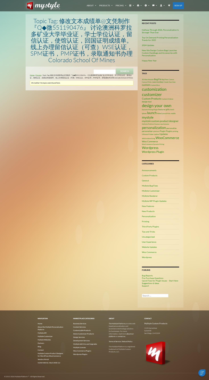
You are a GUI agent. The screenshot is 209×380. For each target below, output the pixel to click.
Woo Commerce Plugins (82, 351)
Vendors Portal (43, 359)
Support (145, 286)
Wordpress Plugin (153, 151)
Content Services (79, 327)
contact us (121, 336)
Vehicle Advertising (148, 138)
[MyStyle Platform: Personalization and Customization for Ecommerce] (157, 353)
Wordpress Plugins (80, 354)
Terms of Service (115, 341)
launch (152, 113)
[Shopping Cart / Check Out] (169, 5)
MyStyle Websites (44, 340)
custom (146, 84)
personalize (171, 128)
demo (171, 99)
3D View (145, 79)
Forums (38, 75)
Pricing (120, 5)
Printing (145, 221)
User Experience (149, 242)
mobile (173, 113)
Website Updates (149, 247)
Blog (39, 346)
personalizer (147, 131)
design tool (147, 101)
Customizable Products (82, 330)
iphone (144, 113)
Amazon (151, 79)
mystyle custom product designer (160, 121)
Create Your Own (169, 82)
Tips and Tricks (148, 231)
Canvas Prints (147, 82)
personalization (154, 127)
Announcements (149, 170)
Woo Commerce (150, 141)
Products (104, 5)
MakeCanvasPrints (163, 113)
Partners (41, 343)
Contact (41, 350)
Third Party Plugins (150, 226)
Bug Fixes (165, 79)
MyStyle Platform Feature (151, 124)
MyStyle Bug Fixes (150, 185)
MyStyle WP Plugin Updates (154, 201)
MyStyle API (42, 333)
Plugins (169, 131)
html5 (172, 109)
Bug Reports (147, 275)
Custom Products (151, 98)
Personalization (149, 216)
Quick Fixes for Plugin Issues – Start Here (160, 280)
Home (32, 75)
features (161, 109)
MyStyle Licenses (79, 347)
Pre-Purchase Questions (152, 278)
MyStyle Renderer (150, 196)
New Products (148, 211)
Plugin (162, 131)
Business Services (79, 323)
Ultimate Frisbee (147, 134)
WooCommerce (167, 138)
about (90, 5)
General (145, 180)
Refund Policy (127, 341)
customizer (152, 94)
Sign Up (178, 5)
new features (164, 124)
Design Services (79, 337)
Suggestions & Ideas (150, 283)
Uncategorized (148, 237)
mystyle (148, 117)
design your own (156, 105)
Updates (163, 134)
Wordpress (150, 148)
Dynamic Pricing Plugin (150, 109)
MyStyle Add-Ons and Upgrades (85, 344)
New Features (148, 206)
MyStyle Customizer (151, 191)
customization (154, 89)
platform (156, 131)
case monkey (157, 82)
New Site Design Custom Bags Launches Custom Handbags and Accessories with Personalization (159, 53)
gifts (168, 109)
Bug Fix (157, 79)
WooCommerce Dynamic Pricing (153, 144)
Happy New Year (149, 60)
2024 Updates (148, 45)
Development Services (81, 341)
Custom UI (165, 99)
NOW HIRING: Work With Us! (49, 363)
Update (156, 134)
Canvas (171, 79)
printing (175, 131)
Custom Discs (155, 85)
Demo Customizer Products (83, 334)
